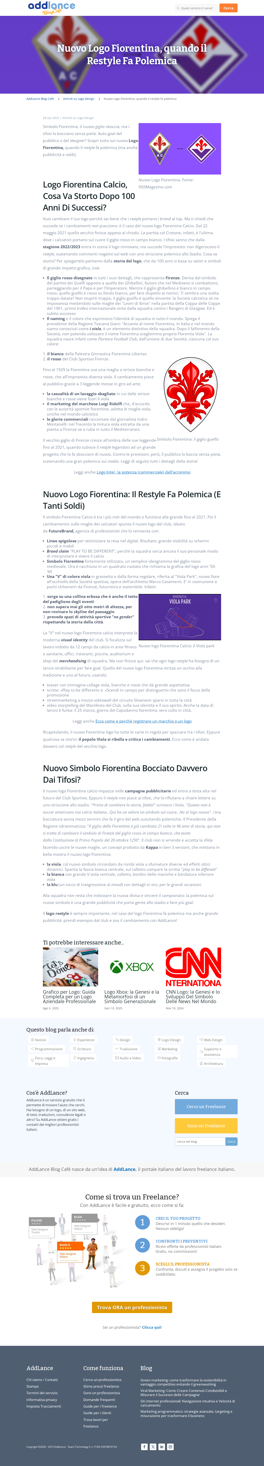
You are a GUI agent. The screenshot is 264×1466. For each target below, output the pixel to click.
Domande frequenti (99, 1399)
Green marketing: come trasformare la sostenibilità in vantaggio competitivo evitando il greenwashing (183, 1382)
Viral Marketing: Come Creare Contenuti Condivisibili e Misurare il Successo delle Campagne (183, 1392)
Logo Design (171, 1040)
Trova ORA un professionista (132, 1307)
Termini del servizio (42, 1392)
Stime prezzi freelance (101, 1386)
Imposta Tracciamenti (43, 1406)
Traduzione (128, 1049)
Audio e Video (130, 1058)
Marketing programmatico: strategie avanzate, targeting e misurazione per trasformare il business (186, 1413)
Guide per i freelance (100, 1406)
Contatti (51, 1379)
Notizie (40, 1040)
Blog (146, 1368)
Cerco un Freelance (206, 1106)
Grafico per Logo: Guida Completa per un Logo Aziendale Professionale (69, 997)
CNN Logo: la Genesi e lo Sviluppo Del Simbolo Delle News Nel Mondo (193, 997)
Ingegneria (85, 1058)
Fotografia (170, 1058)
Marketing (169, 1049)
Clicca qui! (151, 1327)
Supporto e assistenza (213, 1052)
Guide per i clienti (97, 1412)
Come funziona (103, 1368)
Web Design (213, 1040)
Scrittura (84, 1049)
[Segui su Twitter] (153, 1447)
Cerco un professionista (102, 1379)
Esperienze (85, 1040)
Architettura (213, 1063)
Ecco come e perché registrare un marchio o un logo (143, 721)
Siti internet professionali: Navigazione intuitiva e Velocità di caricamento (187, 1403)
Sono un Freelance (206, 1125)
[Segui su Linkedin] (161, 1447)
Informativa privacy (41, 1399)
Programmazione (48, 1049)
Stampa (32, 1386)
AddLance (125, 1169)
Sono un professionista (101, 1392)
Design (125, 1040)
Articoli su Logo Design (78, 118)
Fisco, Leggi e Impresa (45, 1061)
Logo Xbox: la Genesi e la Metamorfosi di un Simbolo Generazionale (131, 997)
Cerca (228, 8)
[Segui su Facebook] (144, 1447)
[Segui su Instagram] (170, 1447)
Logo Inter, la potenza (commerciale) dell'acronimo (143, 472)
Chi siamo (34, 1379)
